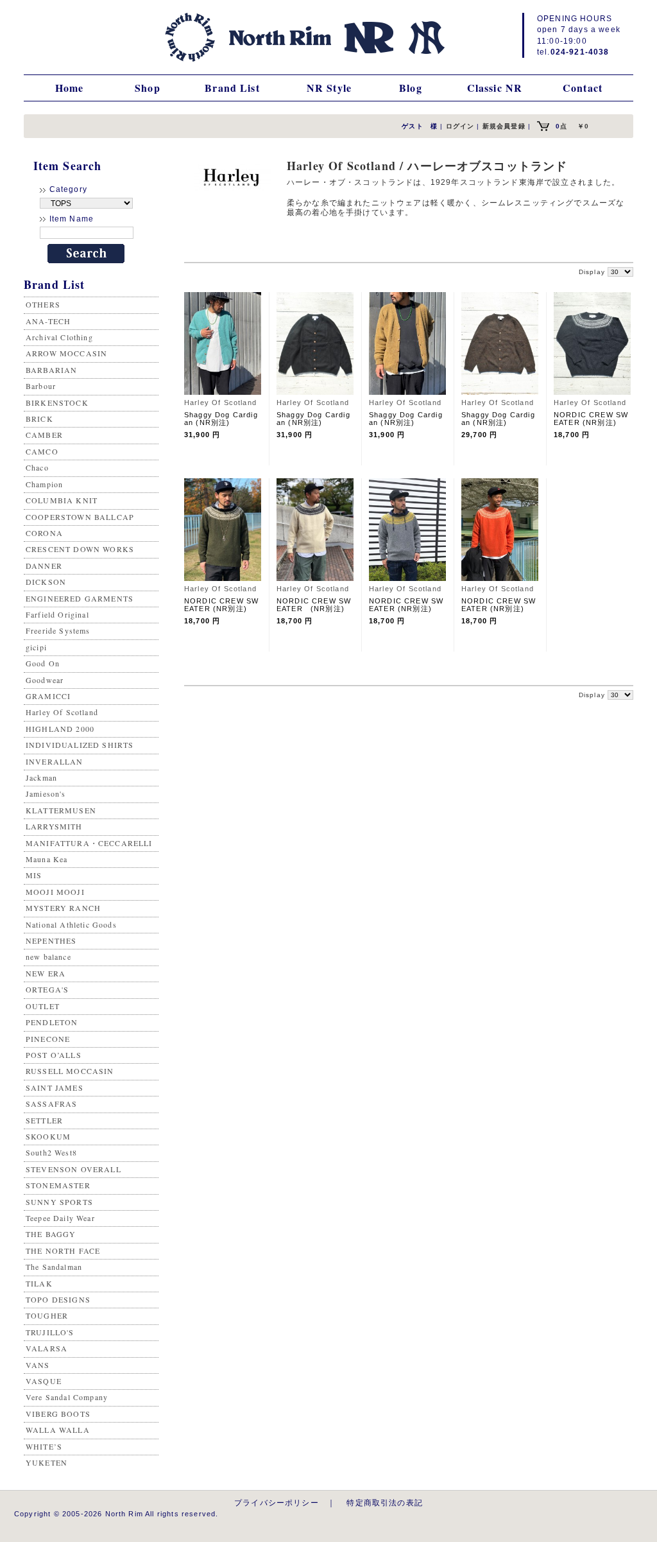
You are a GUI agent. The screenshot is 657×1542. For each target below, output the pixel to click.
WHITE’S (44, 1446)
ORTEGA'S (47, 989)
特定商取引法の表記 (384, 1502)
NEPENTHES (51, 940)
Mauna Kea (46, 859)
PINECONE (48, 1039)
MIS (34, 875)
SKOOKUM (48, 1136)
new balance (48, 956)
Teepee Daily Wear (60, 1218)
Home (69, 87)
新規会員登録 (503, 126)
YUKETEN (46, 1462)
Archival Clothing (59, 337)
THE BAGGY (51, 1234)
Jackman (41, 777)
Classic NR (495, 87)
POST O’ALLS (53, 1055)
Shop (147, 87)
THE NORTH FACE (63, 1250)
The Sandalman (54, 1266)
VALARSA (46, 1348)
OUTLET (43, 1006)
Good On (43, 663)
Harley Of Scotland (62, 712)
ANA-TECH (48, 321)
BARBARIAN (51, 370)
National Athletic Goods (71, 924)
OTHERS (43, 304)
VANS (38, 1365)
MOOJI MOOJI (55, 892)
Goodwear (45, 680)
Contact (582, 87)
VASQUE (44, 1381)
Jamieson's (46, 793)
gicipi (36, 647)
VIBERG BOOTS (58, 1413)
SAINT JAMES (54, 1087)
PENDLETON (52, 1022)
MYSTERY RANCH (63, 908)
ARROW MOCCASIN (66, 353)
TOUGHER (47, 1315)
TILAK (39, 1283)
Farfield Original (57, 614)
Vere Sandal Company (67, 1397)
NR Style (329, 87)
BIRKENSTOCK (57, 402)
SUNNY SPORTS (59, 1202)
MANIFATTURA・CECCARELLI (89, 843)
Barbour (41, 386)
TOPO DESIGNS (58, 1299)
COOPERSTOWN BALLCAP (80, 517)
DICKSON (46, 581)
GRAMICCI (48, 696)
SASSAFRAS (51, 1103)
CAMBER (44, 434)
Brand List (232, 87)
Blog (410, 87)
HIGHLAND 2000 (60, 728)
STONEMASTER (58, 1185)
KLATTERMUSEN (61, 810)
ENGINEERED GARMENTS (79, 598)
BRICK (39, 418)
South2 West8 (51, 1152)
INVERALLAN (54, 761)
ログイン (460, 126)
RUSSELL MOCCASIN (70, 1071)
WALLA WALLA (58, 1430)
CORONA (44, 533)
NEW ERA (45, 973)
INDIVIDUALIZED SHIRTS (79, 745)
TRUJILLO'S (50, 1332)
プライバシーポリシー (276, 1502)
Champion (44, 484)
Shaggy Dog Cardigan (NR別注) (221, 418)
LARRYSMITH (54, 826)
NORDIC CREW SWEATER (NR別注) (591, 418)
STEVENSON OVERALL (73, 1169)
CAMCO (42, 451)
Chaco (37, 467)
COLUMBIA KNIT (62, 500)
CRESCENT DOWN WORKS (80, 549)
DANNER (44, 565)
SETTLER (44, 1120)
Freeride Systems (58, 630)
